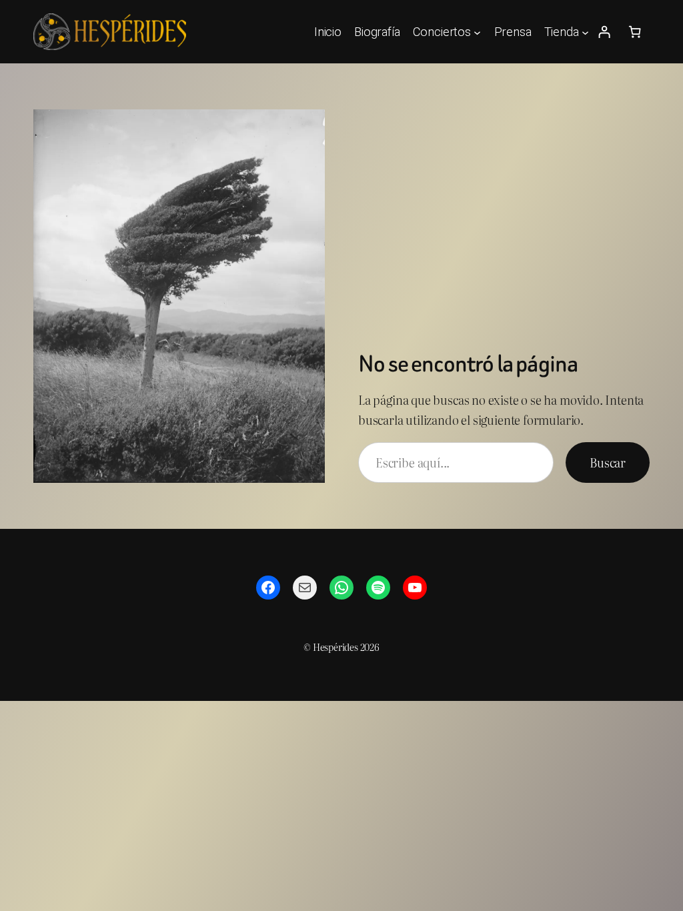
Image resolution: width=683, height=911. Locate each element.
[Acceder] (604, 32)
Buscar (608, 462)
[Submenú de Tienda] (585, 31)
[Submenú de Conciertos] (477, 31)
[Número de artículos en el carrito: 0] (635, 32)
